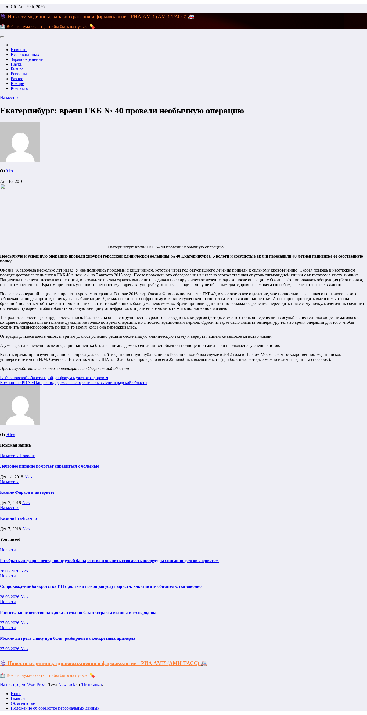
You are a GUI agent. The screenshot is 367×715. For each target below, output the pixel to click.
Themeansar (91, 684)
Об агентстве (23, 703)
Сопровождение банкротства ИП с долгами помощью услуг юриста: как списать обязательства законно (101, 586)
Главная (18, 698)
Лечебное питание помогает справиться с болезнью (49, 466)
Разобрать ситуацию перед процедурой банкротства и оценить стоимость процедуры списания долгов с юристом (109, 560)
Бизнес (17, 69)
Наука (16, 64)
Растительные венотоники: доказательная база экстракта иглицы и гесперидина (78, 612)
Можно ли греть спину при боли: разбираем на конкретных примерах (67, 638)
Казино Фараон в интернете (27, 492)
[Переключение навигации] (2, 37)
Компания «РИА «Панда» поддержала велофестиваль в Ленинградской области (73, 382)
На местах (9, 97)
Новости (19, 49)
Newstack (66, 684)
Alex (9, 171)
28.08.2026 (10, 571)
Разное (17, 78)
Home (16, 693)
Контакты (20, 88)
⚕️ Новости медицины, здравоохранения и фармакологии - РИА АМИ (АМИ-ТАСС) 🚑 (97, 16)
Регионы (19, 74)
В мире (17, 83)
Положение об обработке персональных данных (55, 708)
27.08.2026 (10, 623)
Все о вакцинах (25, 54)
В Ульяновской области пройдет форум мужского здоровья (54, 377)
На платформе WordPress (23, 684)
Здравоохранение (27, 59)
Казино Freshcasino (18, 518)
